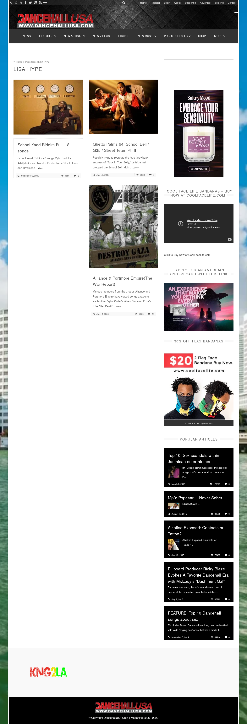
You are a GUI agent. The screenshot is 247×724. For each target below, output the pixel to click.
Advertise (205, 2)
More (190, 476)
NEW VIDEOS (101, 36)
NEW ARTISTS (73, 36)
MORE (218, 36)
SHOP (202, 36)
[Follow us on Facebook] (25, 2)
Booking (219, 2)
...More (39, 168)
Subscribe (190, 2)
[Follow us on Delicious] (35, 2)
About (177, 2)
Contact (232, 2)
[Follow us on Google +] (16, 2)
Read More (69, 130)
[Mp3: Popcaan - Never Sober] (173, 505)
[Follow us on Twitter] (30, 2)
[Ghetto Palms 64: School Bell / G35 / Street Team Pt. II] (123, 106)
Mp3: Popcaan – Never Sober (195, 497)
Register (155, 2)
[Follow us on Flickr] (44, 2)
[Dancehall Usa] (55, 20)
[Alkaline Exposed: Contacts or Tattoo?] (173, 544)
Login (167, 2)
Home (143, 2)
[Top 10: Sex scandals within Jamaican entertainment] (173, 472)
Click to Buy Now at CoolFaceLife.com (187, 255)
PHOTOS (123, 36)
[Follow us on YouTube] (40, 2)
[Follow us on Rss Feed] (20, 2)
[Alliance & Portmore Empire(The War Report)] (123, 226)
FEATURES (46, 36)
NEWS (27, 36)
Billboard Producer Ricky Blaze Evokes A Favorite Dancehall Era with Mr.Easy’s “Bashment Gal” (198, 575)
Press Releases (176, 36)
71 (152, 313)
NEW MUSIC (145, 36)
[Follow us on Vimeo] (11, 2)
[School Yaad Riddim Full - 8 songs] (48, 106)
